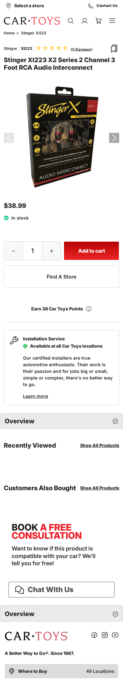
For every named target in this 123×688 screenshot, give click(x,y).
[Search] (71, 21)
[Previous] (9, 138)
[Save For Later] (114, 49)
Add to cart (91, 251)
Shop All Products (99, 445)
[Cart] (98, 21)
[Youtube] (115, 636)
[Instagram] (105, 636)
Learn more (35, 396)
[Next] (114, 138)
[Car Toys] (32, 21)
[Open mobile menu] (112, 21)
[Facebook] (94, 636)
